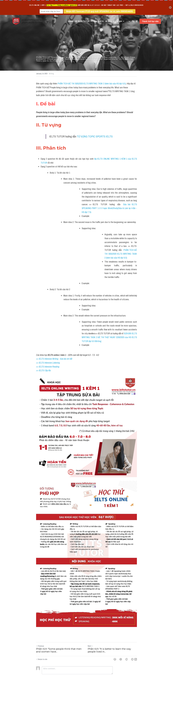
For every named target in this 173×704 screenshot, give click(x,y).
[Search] (133, 21)
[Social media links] (136, 21)
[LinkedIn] (126, 659)
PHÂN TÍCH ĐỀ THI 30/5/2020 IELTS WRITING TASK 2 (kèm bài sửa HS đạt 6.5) (92, 83)
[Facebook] (115, 659)
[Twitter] (120, 659)
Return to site (42, 659)
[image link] (16, 21)
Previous (41, 646)
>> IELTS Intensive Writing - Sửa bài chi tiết (54, 358)
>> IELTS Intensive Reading (47, 366)
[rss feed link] (135, 659)
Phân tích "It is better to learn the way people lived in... (109, 650)
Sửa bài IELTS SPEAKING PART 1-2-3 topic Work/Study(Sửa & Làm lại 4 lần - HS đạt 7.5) (109, 208)
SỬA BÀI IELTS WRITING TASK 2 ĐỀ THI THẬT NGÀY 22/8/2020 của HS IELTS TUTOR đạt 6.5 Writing (109, 337)
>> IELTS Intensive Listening (48, 362)
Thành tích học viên (150, 21)
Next (89, 646)
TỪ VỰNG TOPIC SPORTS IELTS (95, 136)
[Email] (132, 659)
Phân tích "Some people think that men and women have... (59, 650)
